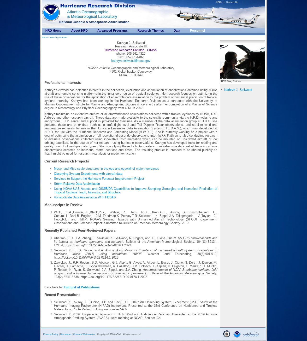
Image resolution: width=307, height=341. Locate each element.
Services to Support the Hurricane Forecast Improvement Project (99, 178)
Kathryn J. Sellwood (238, 90)
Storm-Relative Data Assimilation (77, 183)
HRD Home (53, 30)
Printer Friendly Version (54, 37)
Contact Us (232, 2)
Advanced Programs (112, 30)
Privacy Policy (50, 334)
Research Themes (150, 30)
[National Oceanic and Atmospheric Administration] (51, 11)
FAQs (219, 2)
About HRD (79, 30)
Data (177, 30)
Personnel (197, 30)
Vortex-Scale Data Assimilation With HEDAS (85, 197)
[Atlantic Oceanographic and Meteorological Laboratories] (89, 14)
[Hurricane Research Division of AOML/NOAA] (98, 4)
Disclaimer (65, 334)
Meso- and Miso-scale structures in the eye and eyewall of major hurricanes (106, 168)
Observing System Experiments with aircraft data (88, 173)
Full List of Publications (82, 287)
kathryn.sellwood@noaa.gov (130, 61)
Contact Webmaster (84, 334)
